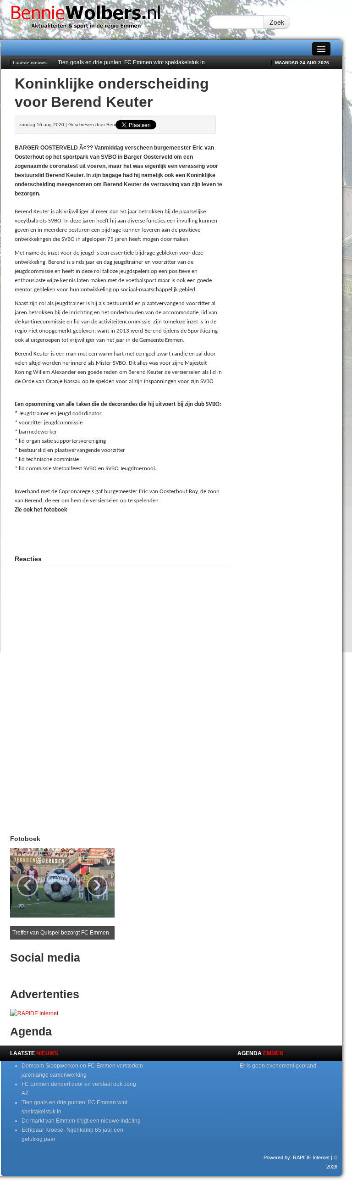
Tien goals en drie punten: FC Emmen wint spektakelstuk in (131, 62)
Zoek (277, 22)
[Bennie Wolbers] (105, 20)
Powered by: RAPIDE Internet (297, 1157)
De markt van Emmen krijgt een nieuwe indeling (81, 1121)
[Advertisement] (122, 533)
